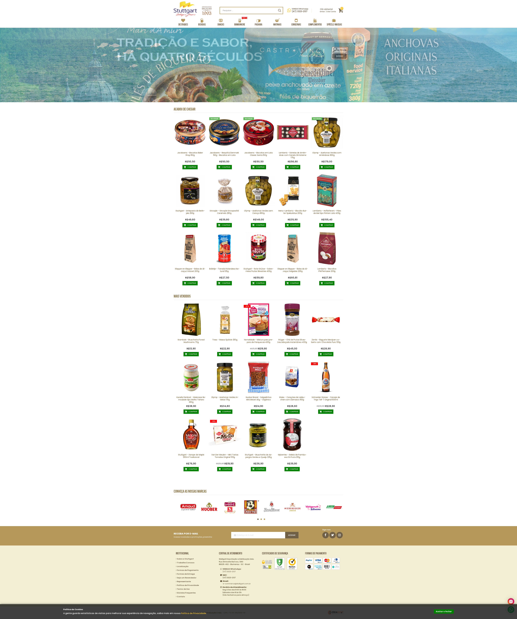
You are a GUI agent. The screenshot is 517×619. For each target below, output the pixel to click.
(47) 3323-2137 (232, 570)
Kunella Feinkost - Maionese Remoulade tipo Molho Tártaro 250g (191, 399)
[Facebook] (325, 535)
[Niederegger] (251, 507)
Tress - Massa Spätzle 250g (224, 339)
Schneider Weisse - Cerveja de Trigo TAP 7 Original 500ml (326, 398)
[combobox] (251, 10)
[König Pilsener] (230, 507)
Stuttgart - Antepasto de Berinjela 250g (190, 212)
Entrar (322, 11)
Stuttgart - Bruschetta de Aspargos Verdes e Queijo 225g (258, 455)
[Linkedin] (339, 535)
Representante (184, 581)
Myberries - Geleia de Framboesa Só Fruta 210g (292, 455)
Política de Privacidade (193, 613)
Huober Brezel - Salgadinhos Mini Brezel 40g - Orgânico (258, 398)
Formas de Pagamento (188, 570)
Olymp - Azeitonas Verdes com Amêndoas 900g (326, 153)
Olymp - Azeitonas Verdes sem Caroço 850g (258, 212)
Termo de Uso (183, 589)
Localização (182, 566)
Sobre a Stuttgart (185, 559)
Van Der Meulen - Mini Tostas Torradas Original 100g (224, 455)
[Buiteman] (209, 507)
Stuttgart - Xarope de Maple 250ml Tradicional (191, 455)
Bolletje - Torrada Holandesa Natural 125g (224, 270)
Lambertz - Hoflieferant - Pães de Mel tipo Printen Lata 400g (327, 212)
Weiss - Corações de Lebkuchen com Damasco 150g (292, 398)
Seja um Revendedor (186, 577)
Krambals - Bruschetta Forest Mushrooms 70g (191, 340)
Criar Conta (331, 11)
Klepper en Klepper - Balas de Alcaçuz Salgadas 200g (293, 270)
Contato (181, 596)
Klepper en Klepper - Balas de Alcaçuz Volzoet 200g (190, 270)
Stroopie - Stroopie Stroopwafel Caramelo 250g (224, 212)
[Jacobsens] (334, 507)
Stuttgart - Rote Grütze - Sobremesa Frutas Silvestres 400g (258, 270)
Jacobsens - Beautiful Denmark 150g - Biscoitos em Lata (224, 153)
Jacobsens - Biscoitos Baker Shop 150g (190, 153)
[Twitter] (332, 535)
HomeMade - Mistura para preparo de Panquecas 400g (258, 340)
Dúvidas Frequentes (186, 593)
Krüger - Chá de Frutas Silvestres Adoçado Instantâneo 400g (292, 340)
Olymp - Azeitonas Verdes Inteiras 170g (225, 398)
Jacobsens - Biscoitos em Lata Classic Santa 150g (258, 153)
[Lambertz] (188, 507)
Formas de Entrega (186, 574)
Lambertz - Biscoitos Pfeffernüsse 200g (326, 270)
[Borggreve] (313, 507)
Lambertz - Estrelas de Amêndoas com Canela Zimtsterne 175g (293, 155)
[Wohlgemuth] (272, 507)
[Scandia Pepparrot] (292, 507)
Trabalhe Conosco (185, 562)
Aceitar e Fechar (444, 611)
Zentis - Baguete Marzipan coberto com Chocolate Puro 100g (326, 340)
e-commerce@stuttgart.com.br (237, 583)
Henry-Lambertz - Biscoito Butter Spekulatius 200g (292, 212)
